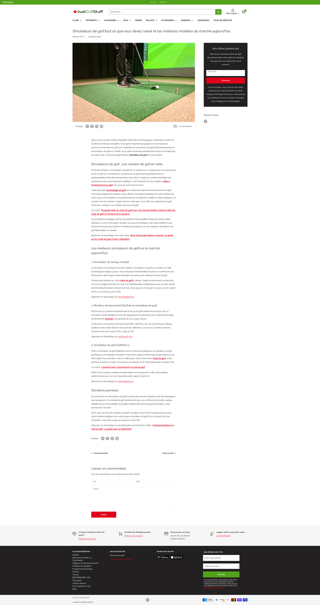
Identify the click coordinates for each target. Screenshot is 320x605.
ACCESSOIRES (167, 20)
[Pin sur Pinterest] (92, 126)
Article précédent (101, 453)
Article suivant (168, 453)
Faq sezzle (77, 580)
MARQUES (185, 20)
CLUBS (75, 20)
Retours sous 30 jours (133, 536)
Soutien (75, 555)
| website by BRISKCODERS (82, 602)
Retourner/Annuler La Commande (82, 559)
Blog (74, 589)
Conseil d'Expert (223, 536)
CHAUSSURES (110, 20)
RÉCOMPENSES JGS (81, 577)
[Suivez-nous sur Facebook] (205, 121)
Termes (75, 575)
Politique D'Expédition (81, 566)
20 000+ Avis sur (158, 2)
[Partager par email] (101, 126)
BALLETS (150, 20)
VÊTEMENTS (91, 20)
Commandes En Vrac (81, 586)
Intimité (75, 572)
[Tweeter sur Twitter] (96, 126)
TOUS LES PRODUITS (222, 20)
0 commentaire (185, 126)
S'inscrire (226, 80)
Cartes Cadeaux (79, 583)
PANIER (138, 20)
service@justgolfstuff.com (121, 559)
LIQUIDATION (203, 20)
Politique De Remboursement (85, 563)
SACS (125, 20)
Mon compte (231, 13)
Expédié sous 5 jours (87, 539)
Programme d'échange (82, 569)
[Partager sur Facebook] (87, 126)
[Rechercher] (218, 12)
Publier (104, 514)
